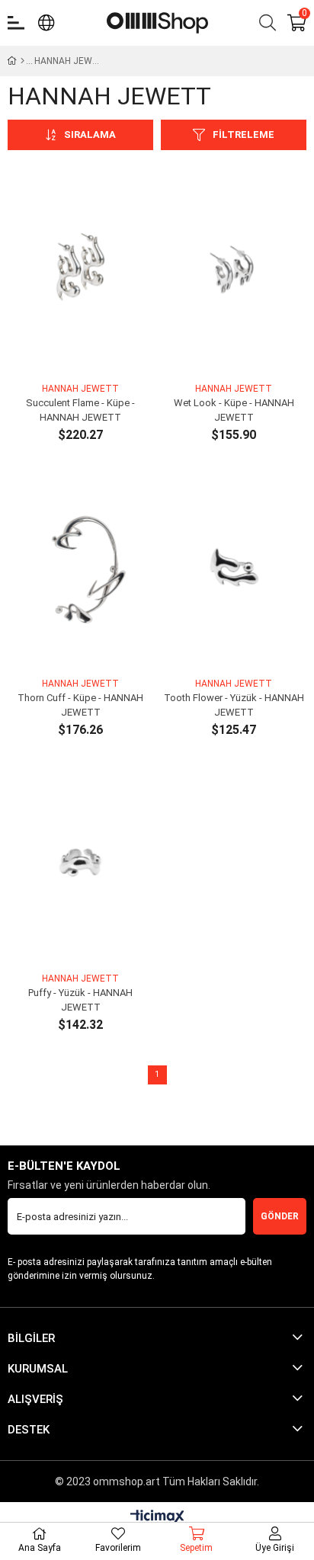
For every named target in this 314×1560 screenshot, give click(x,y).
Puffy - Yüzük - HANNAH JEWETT (80, 1000)
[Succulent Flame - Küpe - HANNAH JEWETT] (80, 271)
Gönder (280, 1216)
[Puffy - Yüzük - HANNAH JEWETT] (80, 860)
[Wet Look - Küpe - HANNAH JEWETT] (233, 271)
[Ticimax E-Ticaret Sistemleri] (157, 1518)
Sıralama (90, 134)
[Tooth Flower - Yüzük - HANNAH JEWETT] (233, 565)
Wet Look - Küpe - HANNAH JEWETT (234, 410)
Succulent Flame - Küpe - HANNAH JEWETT (80, 410)
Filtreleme (243, 134)
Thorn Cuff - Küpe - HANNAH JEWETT (80, 705)
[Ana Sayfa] (22, 61)
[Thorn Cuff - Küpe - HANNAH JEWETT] (80, 565)
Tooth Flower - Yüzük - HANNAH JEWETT (234, 705)
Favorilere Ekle (63, 351)
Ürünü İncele (98, 351)
